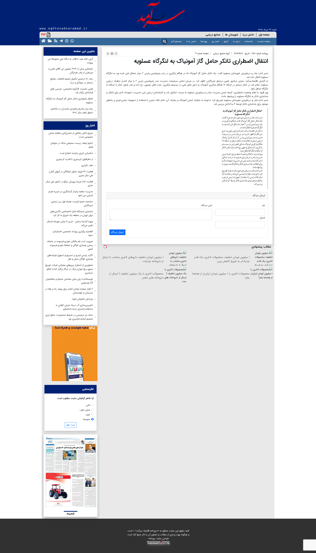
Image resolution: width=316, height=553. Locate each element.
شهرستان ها (231, 35)
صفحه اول (264, 35)
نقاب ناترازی (87, 165)
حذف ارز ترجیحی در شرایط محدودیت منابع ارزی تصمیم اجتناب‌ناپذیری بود (69, 317)
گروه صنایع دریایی (221, 53)
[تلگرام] (60, 40)
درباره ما (236, 41)
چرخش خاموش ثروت (82, 299)
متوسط (86, 419)
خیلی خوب (85, 410)
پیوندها (204, 41)
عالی (88, 405)
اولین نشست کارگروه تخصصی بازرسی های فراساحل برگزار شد (71, 91)
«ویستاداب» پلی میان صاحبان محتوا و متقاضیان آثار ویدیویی (69, 281)
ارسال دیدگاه (117, 232)
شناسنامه (249, 41)
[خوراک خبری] (55, 40)
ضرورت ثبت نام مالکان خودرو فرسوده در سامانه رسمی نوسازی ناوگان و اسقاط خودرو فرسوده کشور (70, 245)
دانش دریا (248, 35)
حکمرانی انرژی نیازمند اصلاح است (76, 153)
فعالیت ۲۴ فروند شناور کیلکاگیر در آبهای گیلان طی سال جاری (71, 173)
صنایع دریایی (213, 35)
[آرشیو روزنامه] (49, 40)
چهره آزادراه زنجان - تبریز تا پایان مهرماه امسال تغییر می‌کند (70, 223)
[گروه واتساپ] (71, 40)
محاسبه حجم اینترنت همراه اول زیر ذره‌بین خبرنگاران (72, 203)
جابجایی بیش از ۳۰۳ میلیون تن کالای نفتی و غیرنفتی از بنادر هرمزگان (70, 71)
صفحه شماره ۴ (202, 53)
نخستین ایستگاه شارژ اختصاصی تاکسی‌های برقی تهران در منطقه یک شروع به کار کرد (71, 213)
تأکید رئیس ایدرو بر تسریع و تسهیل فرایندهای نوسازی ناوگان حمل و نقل (70, 257)
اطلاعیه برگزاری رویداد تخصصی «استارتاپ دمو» (72, 233)
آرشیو (226, 41)
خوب (87, 415)
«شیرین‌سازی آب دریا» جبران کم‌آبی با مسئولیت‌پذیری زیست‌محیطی (74, 307)
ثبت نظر (70, 425)
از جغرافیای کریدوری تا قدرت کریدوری (74, 159)
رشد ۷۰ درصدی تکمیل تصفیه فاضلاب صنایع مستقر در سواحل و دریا (71, 81)
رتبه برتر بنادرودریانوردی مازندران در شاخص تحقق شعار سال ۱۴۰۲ (71, 111)
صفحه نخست (263, 41)
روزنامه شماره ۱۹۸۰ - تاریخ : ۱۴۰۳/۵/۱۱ (251, 53)
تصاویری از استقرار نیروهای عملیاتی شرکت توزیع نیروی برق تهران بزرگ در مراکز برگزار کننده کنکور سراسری (69, 269)
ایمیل (262, 218)
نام (263, 205)
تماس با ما (191, 41)
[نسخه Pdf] (116, 53)
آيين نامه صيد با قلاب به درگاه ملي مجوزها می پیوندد (70, 61)
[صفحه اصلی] (43, 40)
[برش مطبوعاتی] (108, 53)
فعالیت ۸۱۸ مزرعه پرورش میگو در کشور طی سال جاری (69, 183)
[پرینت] (112, 53)
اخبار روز (215, 41)
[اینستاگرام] (66, 40)
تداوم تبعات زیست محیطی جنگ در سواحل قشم (71, 145)
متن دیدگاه (206, 205)
